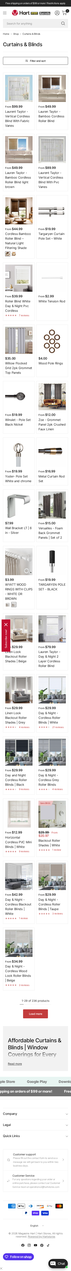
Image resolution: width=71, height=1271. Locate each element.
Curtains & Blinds (31, 34)
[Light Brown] (13, 253)
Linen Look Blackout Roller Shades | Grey (16, 717)
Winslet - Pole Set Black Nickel (18, 422)
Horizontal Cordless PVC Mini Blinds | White (18, 842)
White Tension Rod (51, 301)
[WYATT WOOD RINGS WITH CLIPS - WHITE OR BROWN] (19, 561)
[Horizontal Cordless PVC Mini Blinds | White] (19, 814)
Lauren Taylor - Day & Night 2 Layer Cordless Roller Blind (49, 659)
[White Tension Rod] (52, 278)
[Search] (63, 23)
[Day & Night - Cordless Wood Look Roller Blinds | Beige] (19, 943)
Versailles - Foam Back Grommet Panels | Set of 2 (50, 532)
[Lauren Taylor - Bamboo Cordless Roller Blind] (52, 88)
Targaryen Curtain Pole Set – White (51, 236)
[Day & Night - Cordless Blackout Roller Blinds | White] (19, 876)
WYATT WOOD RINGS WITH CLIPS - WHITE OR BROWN (19, 592)
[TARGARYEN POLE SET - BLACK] (52, 561)
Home (6, 34)
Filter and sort (38, 60)
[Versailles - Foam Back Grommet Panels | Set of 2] (52, 505)
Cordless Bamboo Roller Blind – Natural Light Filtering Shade (18, 241)
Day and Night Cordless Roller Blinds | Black (16, 780)
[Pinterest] (42, 1245)
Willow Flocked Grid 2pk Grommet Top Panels (18, 368)
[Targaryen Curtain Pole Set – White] (52, 210)
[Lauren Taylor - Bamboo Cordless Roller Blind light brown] (19, 149)
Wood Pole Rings (50, 363)
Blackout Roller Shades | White (49, 843)
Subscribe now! (5, 638)
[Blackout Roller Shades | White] (52, 814)
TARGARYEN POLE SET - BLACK (52, 587)
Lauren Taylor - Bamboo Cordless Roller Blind (51, 116)
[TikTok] (48, 1245)
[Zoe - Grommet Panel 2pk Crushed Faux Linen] (52, 396)
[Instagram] (29, 1245)
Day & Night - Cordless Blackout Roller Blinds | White (18, 907)
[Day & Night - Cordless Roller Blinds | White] (52, 689)
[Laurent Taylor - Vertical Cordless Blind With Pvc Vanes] (52, 149)
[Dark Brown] (7, 253)
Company (10, 1114)
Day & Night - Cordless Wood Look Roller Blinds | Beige (18, 973)
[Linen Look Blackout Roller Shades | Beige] (19, 628)
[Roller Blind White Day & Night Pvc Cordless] (19, 278)
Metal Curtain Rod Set (51, 478)
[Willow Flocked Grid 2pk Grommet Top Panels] (19, 340)
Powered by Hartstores (41, 1236)
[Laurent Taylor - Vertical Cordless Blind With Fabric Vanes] (19, 88)
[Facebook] (23, 1245)
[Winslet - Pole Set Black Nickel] (19, 396)
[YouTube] (35, 1245)
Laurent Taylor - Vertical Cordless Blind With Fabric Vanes (17, 119)
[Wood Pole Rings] (52, 340)
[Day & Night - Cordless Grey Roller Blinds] (52, 752)
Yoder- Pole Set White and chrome (18, 478)
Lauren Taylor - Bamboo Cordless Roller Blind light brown (18, 180)
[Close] (1, 1268)
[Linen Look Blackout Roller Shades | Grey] (19, 689)
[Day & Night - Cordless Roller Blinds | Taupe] (52, 876)
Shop (16, 34)
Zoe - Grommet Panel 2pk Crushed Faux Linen (52, 424)
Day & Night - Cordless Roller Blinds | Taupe (49, 904)
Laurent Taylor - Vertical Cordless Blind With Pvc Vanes (50, 180)
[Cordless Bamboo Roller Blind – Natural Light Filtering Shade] (19, 210)
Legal (7, 1125)
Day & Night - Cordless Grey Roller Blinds (48, 780)
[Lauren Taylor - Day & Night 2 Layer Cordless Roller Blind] (52, 628)
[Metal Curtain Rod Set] (52, 453)
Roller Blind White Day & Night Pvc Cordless (17, 306)
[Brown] (13, 604)
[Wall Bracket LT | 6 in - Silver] (19, 505)
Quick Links (11, 1136)
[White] (7, 604)
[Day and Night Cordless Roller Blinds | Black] (19, 752)
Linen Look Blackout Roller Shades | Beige (16, 656)
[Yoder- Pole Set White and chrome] (19, 453)
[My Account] (57, 12)
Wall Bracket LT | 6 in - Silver (18, 530)
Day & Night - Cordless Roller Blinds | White (49, 717)
